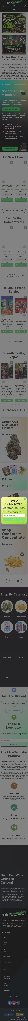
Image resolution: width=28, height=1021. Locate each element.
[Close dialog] (25, 499)
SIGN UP (14, 519)
